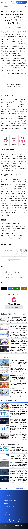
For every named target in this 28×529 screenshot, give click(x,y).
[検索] (13, 2)
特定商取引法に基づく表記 (10, 500)
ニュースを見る (22, 314)
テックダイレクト (5, 277)
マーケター (20, 277)
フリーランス (13, 277)
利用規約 (6, 503)
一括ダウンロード (15, 261)
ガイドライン (7, 509)
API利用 (5, 512)
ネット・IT (12, 267)
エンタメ (12, 6)
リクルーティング (11, 279)
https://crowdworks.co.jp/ (13, 238)
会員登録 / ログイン (21, 2)
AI (2, 272)
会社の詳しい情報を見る (14, 307)
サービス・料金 (7, 495)
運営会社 (6, 492)
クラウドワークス (5, 274)
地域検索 (6, 6)
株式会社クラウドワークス (21, 27)
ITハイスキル (10, 272)
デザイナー (19, 274)
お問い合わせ (7, 514)
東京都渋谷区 (10, 282)
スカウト (13, 274)
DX (5, 272)
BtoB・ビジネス (19, 267)
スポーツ (17, 6)
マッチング (4, 279)
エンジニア (17, 272)
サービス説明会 (7, 498)
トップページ (4, 488)
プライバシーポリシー (9, 506)
